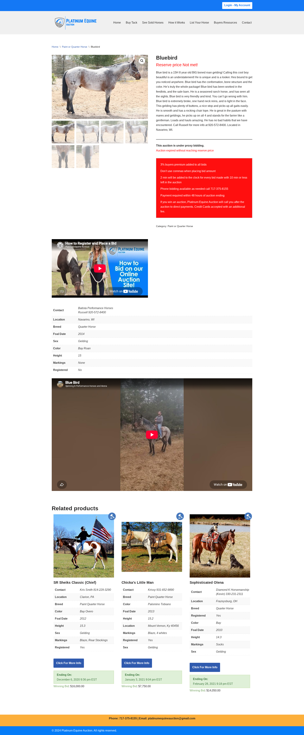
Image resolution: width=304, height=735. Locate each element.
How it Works (176, 22)
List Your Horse (199, 22)
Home (117, 22)
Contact (247, 22)
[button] (142, 61)
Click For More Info (68, 663)
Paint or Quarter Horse (74, 46)
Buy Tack (131, 22)
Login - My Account (237, 5)
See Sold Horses (152, 22)
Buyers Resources (225, 22)
